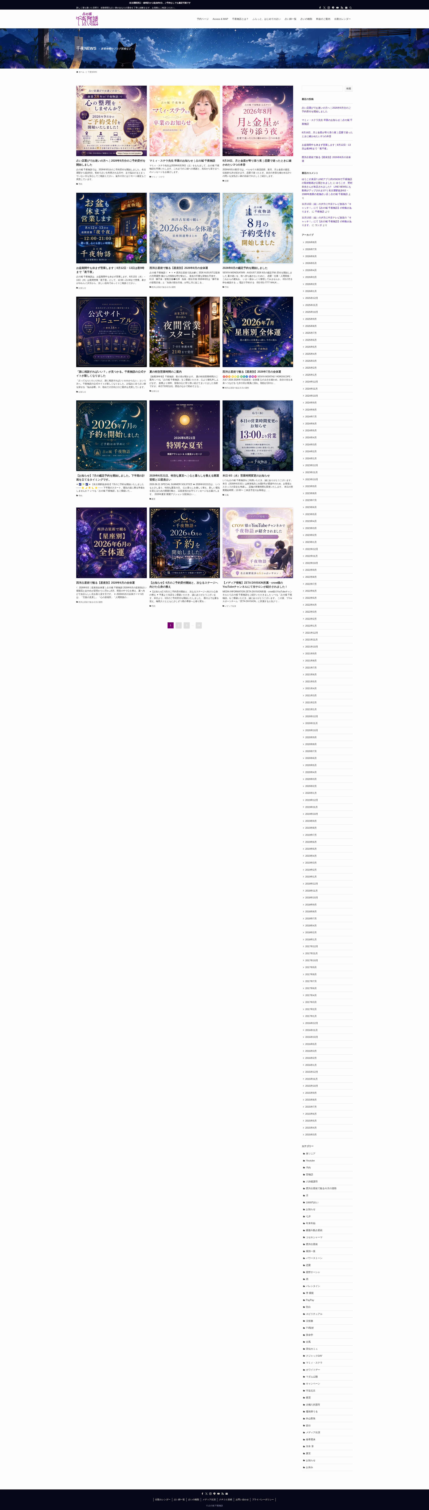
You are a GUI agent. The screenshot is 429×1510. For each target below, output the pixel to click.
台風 (308, 1341)
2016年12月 (311, 1023)
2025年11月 (311, 305)
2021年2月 (311, 702)
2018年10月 (311, 897)
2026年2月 (311, 284)
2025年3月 (311, 361)
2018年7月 (311, 918)
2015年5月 (311, 1120)
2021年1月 (311, 709)
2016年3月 (311, 1051)
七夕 (308, 1216)
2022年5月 (311, 598)
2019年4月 (311, 855)
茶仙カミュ (312, 1348)
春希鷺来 (310, 1439)
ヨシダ (318, 225)
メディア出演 (313, 1432)
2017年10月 (311, 960)
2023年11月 (311, 472)
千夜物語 (319, 211)
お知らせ (310, 1209)
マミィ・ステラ (314, 1362)
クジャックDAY (314, 1355)
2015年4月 (311, 1127)
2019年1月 (311, 876)
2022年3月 (311, 611)
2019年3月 (311, 862)
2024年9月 (311, 402)
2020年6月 (311, 758)
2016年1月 (311, 1065)
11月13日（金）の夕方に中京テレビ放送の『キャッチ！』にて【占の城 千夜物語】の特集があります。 (327, 208)
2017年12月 (311, 946)
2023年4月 (311, 521)
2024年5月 (311, 430)
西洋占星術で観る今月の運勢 (321, 1188)
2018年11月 (311, 890)
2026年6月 (311, 256)
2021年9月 (311, 653)
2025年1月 (311, 374)
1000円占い (312, 1202)
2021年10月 (311, 646)
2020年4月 (311, 772)
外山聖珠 (310, 1418)
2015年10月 (311, 1085)
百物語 (309, 1174)
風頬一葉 (310, 1251)
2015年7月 (311, 1106)
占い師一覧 (179, 1499)
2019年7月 (311, 835)
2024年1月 (311, 458)
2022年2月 (311, 618)
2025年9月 (311, 319)
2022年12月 (311, 549)
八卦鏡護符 (312, 1181)
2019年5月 (311, 848)
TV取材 (310, 1327)
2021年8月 (311, 660)
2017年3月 (311, 1002)
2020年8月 (311, 744)
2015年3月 (311, 1134)
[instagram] (329, 8)
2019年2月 (311, 869)
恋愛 (308, 1265)
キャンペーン (313, 1383)
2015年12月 (311, 1072)
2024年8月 (311, 409)
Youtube (310, 1160)
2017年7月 (311, 981)
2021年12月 (311, 632)
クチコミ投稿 (225, 1499)
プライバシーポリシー (263, 1499)
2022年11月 (311, 556)
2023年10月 (311, 479)
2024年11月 (311, 388)
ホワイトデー (313, 1369)
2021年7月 (311, 667)
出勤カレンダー (162, 1499)
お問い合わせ (242, 1499)
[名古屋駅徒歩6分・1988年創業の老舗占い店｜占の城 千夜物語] (87, 19)
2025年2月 (311, 367)
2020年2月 (311, 786)
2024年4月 (311, 437)
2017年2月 (311, 1009)
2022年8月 (311, 577)
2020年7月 (311, 751)
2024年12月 (311, 381)
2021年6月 (311, 674)
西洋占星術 (312, 1244)
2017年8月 (311, 974)
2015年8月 (311, 1099)
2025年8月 (311, 326)
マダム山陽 (312, 1376)
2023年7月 (311, 500)
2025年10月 (311, 312)
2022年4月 (311, 604)
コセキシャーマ (314, 1237)
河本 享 (310, 1446)
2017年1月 (311, 1016)
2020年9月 (311, 737)
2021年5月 (311, 681)
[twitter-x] (324, 8)
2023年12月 (311, 465)
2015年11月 (311, 1079)
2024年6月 (311, 423)
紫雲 (308, 1397)
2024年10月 (311, 395)
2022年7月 (311, 584)
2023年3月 (311, 528)
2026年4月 (311, 270)
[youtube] (337, 8)
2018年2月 (311, 932)
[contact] (346, 8)
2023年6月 (311, 507)
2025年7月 (311, 333)
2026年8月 (311, 242)
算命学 (309, 1335)
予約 (308, 1167)
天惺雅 (309, 1321)
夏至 (308, 1453)
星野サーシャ (313, 1272)
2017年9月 (311, 967)
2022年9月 (311, 570)
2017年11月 (311, 953)
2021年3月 (311, 695)
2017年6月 (311, 988)
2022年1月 (311, 625)
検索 (348, 88)
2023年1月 (311, 542)
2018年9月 (311, 904)
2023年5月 (311, 514)
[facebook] (320, 8)
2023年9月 (311, 486)
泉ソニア (310, 1153)
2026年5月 (311, 263)
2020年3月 (311, 779)
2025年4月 (311, 353)
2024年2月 (311, 451)
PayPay (310, 1300)
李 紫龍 (310, 1293)
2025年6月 (311, 340)
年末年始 (310, 1223)
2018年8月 (311, 911)
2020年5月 (311, 765)
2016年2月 (311, 1058)
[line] (333, 8)
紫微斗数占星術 (314, 1230)
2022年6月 (311, 590)
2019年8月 (311, 827)
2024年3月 (311, 444)
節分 (308, 1425)
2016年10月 (311, 1037)
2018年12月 (311, 883)
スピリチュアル (314, 1314)
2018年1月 (311, 939)
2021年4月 (311, 688)
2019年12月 (311, 800)
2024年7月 (311, 416)
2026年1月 (311, 291)
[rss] (342, 8)
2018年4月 (311, 925)
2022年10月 (311, 563)
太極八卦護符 (313, 1404)
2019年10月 (311, 814)
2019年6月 (311, 842)
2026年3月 (311, 277)
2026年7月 (311, 249)
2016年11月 (311, 1030)
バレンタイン (313, 1286)
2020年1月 (311, 793)
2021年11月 (311, 639)
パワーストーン (314, 1258)
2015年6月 (311, 1113)
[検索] (350, 8)
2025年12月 (311, 298)
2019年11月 (311, 807)
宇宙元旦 (310, 1390)
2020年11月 (311, 723)
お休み (309, 1467)
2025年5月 (311, 346)
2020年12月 (311, 716)
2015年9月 (311, 1092)
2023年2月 (311, 535)
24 (198, 625)
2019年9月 (311, 821)
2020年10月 (311, 730)
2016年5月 (311, 1044)
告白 (308, 1307)
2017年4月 (311, 995)
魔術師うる (312, 1411)
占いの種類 (193, 1499)
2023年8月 (311, 493)
